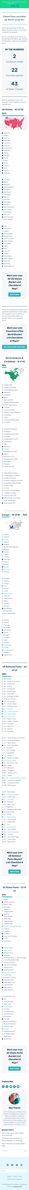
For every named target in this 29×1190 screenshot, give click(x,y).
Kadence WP (18, 1187)
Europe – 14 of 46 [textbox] (11, 515)
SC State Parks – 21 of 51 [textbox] (14, 889)
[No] (27, 4)
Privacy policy (18, 3)
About (9, 1176)
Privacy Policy (17, 1176)
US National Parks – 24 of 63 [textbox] (14, 668)
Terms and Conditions (14, 1179)
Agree (13, 6)
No (17, 6)
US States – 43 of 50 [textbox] (12, 109)
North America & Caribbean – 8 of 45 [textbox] (14, 360)
